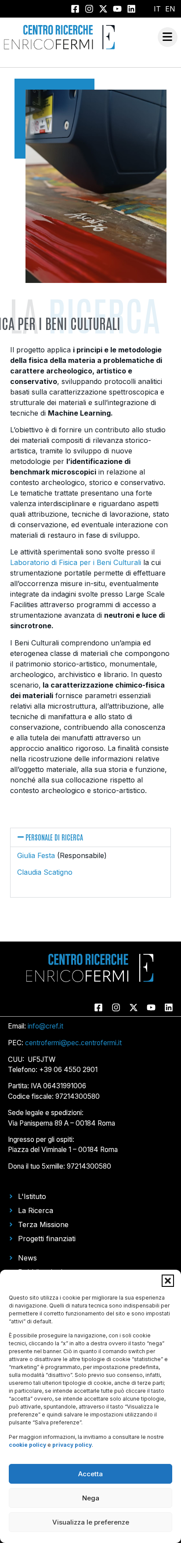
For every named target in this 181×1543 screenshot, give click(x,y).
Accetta (90, 1474)
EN (170, 8)
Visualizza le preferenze (90, 1522)
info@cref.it (45, 1026)
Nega (90, 1498)
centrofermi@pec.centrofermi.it (73, 1043)
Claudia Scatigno (44, 872)
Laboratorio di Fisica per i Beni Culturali (75, 562)
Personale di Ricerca (54, 837)
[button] (167, 1280)
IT (157, 8)
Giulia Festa (36, 855)
